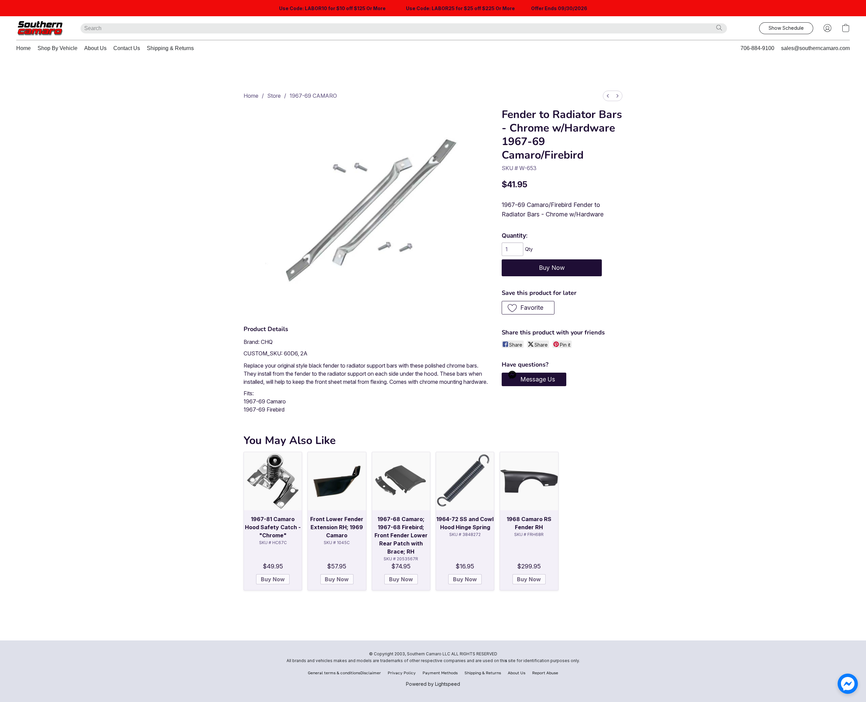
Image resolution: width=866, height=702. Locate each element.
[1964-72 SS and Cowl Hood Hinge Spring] (465, 481)
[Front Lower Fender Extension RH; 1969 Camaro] (337, 481)
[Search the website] (719, 27)
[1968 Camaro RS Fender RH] (529, 481)
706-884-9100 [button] (757, 48)
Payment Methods (440, 672)
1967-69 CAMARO (313, 95)
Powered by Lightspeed (433, 684)
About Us (95, 48)
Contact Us (126, 48)
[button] (41, 28)
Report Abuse (545, 672)
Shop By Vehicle (57, 48)
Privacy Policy (402, 672)
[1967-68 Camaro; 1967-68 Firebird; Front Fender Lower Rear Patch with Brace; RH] (401, 481)
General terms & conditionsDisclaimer (344, 672)
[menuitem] (608, 96)
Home (23, 48)
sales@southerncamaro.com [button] (815, 48)
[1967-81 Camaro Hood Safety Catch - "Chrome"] (273, 481)
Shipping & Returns (170, 48)
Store (274, 95)
